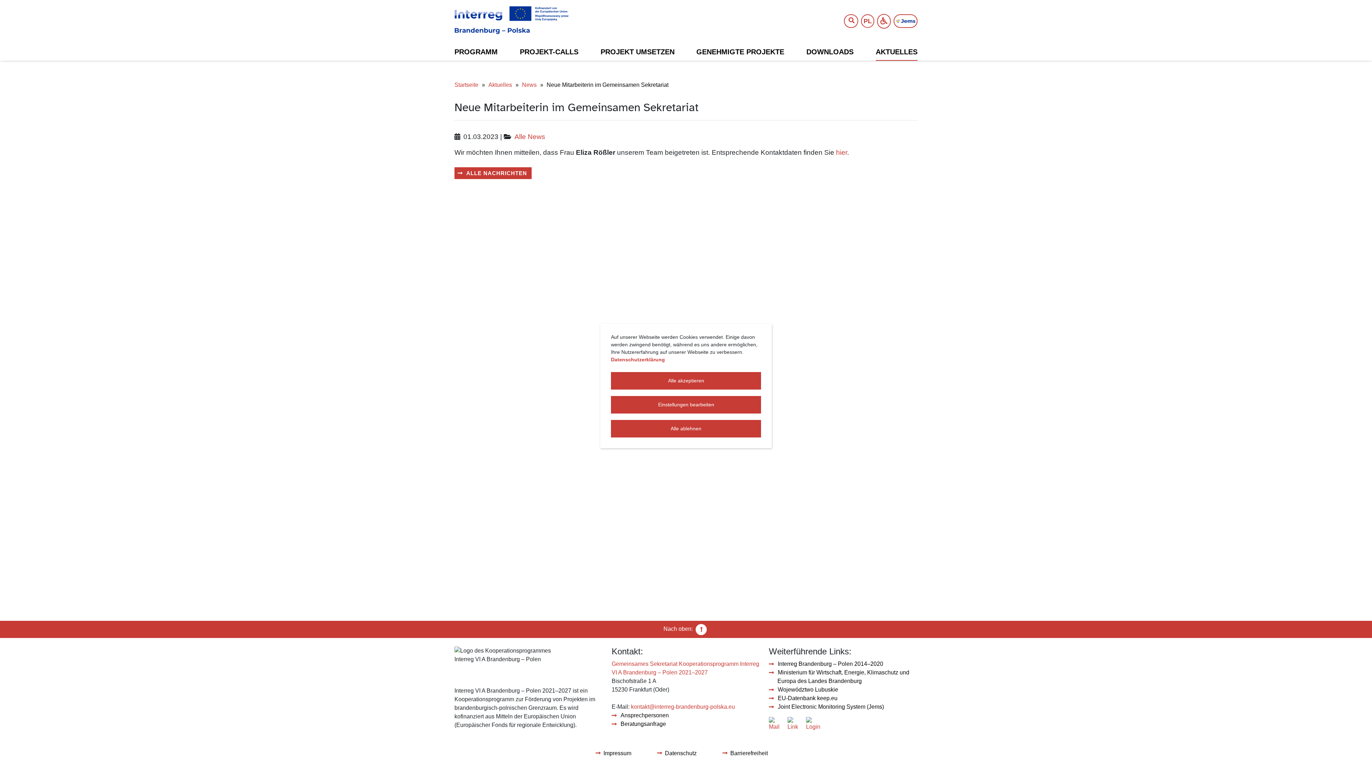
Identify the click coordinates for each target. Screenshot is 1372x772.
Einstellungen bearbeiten (686, 404)
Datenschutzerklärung (638, 359)
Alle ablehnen (686, 428)
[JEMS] (905, 21)
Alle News (529, 136)
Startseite (466, 85)
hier (841, 152)
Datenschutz (681, 753)
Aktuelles (897, 52)
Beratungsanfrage (643, 724)
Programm (476, 52)
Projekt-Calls (549, 52)
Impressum (617, 753)
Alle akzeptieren (686, 380)
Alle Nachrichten (496, 173)
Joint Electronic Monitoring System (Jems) (831, 707)
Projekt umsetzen (638, 52)
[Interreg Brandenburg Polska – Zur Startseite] (511, 20)
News (529, 85)
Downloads (830, 52)
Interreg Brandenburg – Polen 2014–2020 (830, 664)
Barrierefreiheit (749, 753)
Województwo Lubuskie (808, 690)
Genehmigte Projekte (740, 52)
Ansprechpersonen (645, 715)
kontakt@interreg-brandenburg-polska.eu (683, 707)
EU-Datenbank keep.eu (807, 698)
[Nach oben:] (701, 629)
